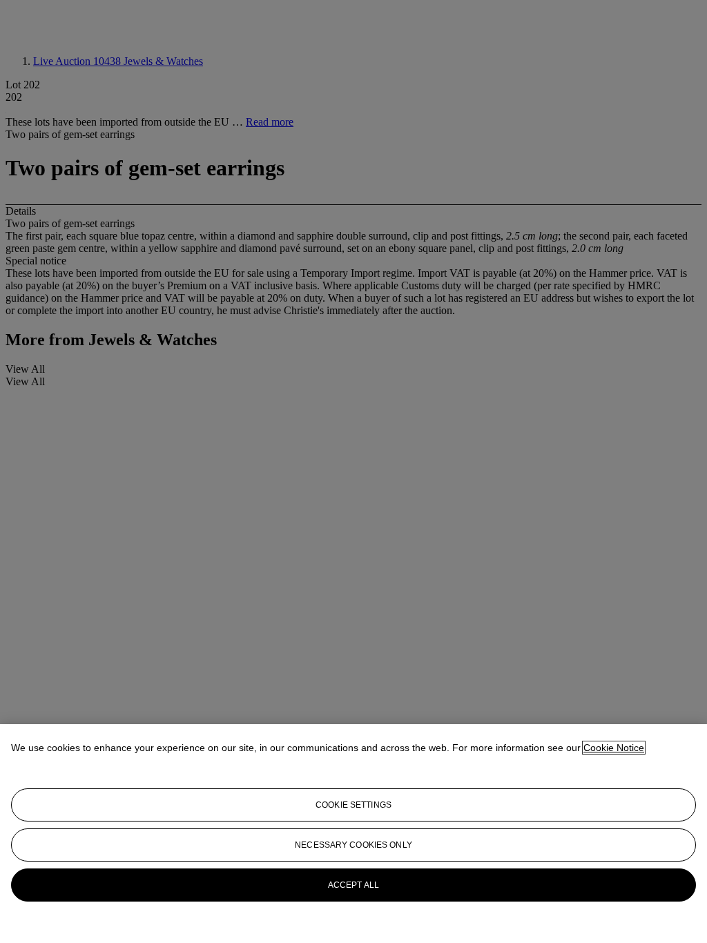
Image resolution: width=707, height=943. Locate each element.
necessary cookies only (353, 845)
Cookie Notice (613, 747)
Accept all (353, 885)
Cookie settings (353, 805)
